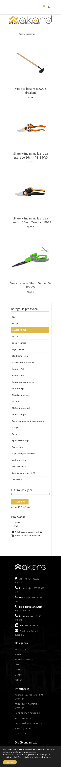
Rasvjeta (16, 427)
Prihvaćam (10, 762)
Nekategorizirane (21, 395)
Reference (20, 669)
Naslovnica (20, 649)
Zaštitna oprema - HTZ (23, 473)
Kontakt (19, 680)
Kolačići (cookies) (23, 728)
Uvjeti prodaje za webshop (28, 713)
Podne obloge (19, 414)
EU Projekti (20, 733)
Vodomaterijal (19, 460)
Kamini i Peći (18, 369)
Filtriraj (20, 501)
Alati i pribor (19, 329)
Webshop (19, 654)
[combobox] (34, 33)
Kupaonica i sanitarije (23, 382)
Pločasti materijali (21, 408)
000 (13, 317)
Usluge (18, 664)
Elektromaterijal (20, 356)
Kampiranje (18, 375)
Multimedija (18, 388)
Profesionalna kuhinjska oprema (28, 421)
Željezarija (17, 479)
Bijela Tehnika (19, 343)
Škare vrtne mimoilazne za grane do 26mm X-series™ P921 (30, 220)
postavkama (44, 757)
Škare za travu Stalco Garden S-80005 (30, 285)
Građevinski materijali (23, 362)
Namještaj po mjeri (24, 659)
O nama (18, 674)
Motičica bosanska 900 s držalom (31, 90)
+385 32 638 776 (22, 610)
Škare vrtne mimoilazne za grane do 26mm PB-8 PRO (30, 155)
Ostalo (15, 401)
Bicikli (15, 336)
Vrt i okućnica (19, 466)
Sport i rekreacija (20, 440)
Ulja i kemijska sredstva (23, 453)
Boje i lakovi (18, 349)
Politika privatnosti (25, 718)
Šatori (15, 434)
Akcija (15, 323)
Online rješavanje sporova (28, 723)
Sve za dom (17, 447)
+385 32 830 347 (32, 625)
